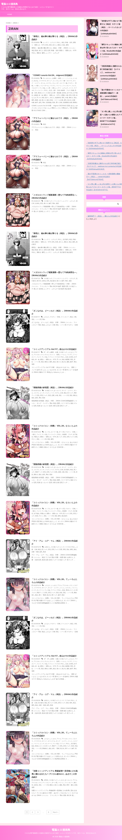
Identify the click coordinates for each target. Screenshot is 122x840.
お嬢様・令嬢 (56, 78)
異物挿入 (45, 748)
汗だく (34, 439)
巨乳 (46, 45)
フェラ (74, 85)
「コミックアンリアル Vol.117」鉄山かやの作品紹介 (54, 349)
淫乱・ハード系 (37, 319)
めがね (36, 81)
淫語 (42, 362)
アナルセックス (39, 354)
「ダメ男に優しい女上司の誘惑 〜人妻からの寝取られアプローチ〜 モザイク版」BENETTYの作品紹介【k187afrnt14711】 (111, 117)
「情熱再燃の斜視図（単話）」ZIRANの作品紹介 (53, 387)
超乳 (40, 102)
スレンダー (55, 83)
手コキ (39, 97)
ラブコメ (51, 357)
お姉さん (47, 547)
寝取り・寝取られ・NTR (52, 95)
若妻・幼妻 (35, 552)
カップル (56, 81)
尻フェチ (70, 393)
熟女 (63, 45)
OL (44, 78)
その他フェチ (48, 201)
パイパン (59, 85)
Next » (55, 812)
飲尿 (70, 102)
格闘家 (67, 359)
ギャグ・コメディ (67, 390)
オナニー (49, 81)
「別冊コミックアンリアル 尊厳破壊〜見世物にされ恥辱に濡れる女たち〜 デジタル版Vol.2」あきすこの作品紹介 (55, 774)
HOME (9, 14)
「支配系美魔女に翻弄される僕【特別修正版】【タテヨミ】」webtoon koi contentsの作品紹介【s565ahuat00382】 (111, 72)
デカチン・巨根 (55, 317)
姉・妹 (41, 95)
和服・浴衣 (68, 42)
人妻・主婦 (56, 90)
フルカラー (35, 88)
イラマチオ (42, 81)
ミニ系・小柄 (50, 88)
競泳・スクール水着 (56, 100)
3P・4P (46, 352)
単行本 (39, 281)
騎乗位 (75, 102)
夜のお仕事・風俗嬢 (54, 93)
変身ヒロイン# (43, 93)
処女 (63, 590)
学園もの (36, 437)
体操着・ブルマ (66, 90)
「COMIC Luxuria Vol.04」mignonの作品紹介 (52, 75)
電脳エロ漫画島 (9, 3)
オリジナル (51, 741)
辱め (43, 102)
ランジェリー (39, 90)
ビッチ (42, 393)
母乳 (63, 97)
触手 (36, 102)
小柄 (66, 95)
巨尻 (50, 45)
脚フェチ (54, 595)
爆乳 (67, 45)
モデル (57, 393)
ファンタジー (66, 85)
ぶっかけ (54, 585)
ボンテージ (40, 590)
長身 (53, 102)
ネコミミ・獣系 (54, 354)
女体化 (64, 93)
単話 (63, 42)
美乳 (65, 100)
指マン (47, 97)
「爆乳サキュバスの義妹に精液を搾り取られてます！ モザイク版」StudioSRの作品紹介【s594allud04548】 (103, 156)
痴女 (54, 362)
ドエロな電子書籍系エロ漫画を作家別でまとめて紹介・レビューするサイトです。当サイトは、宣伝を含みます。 (61, 833)
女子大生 (70, 93)
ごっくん (69, 78)
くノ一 (63, 78)
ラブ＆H (57, 357)
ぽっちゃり (57, 390)
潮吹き (59, 45)
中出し (59, 42)
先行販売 (66, 239)
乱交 (50, 90)
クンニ (62, 588)
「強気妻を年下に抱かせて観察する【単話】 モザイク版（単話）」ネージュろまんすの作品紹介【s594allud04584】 (111, 27)
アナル (59, 585)
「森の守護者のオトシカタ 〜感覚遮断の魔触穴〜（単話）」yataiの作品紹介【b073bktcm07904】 (103, 176)
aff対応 (46, 780)
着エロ (44, 100)
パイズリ (52, 85)
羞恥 (68, 362)
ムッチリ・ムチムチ (49, 42)
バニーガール (44, 85)
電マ (57, 102)
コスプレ (49, 83)
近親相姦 (49, 102)
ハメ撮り (36, 85)
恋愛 (53, 395)
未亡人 (54, 45)
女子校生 (36, 513)
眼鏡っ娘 (38, 100)
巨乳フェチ (43, 395)
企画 (61, 393)
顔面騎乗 (66, 102)
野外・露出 (70, 785)
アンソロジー (46, 782)
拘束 (43, 97)
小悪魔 (62, 95)
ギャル (43, 83)
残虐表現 (58, 97)
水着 (66, 97)
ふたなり (46, 317)
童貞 (48, 100)
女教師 (36, 95)
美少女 (69, 100)
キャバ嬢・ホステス (65, 81)
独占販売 (53, 281)
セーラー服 (63, 83)
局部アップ (38, 472)
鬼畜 (57, 203)
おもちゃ (48, 78)
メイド (71, 88)
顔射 (60, 102)
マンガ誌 (42, 88)
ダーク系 (62, 432)
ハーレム (63, 354)
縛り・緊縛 (42, 595)
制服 (72, 90)
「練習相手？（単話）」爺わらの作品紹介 (102, 216)
